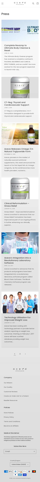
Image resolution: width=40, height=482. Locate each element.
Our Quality (8, 387)
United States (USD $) (19, 464)
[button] (2, 3)
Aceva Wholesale (17, 478)
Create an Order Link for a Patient (16, 396)
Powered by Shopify (26, 478)
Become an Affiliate (11, 426)
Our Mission (8, 383)
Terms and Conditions (12, 421)
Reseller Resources (10, 400)
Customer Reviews (10, 392)
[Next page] (25, 354)
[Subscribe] (34, 451)
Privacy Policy (9, 417)
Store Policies (9, 413)
